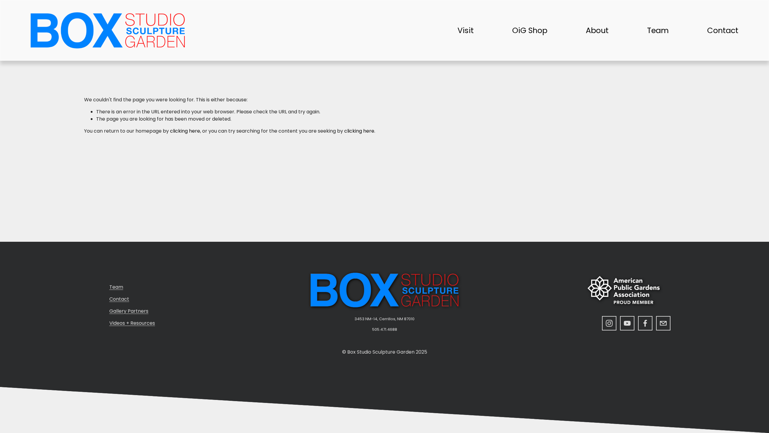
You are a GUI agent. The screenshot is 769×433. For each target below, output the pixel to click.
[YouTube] (627, 323)
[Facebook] (645, 323)
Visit (465, 30)
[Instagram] (609, 323)
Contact (722, 30)
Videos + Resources (132, 323)
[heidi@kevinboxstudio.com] (663, 323)
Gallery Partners (128, 311)
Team (658, 30)
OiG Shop (529, 30)
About (597, 30)
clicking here (185, 130)
